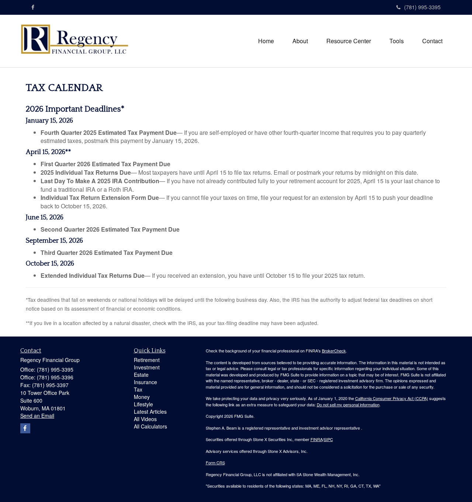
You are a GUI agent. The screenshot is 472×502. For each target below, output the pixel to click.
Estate (141, 374)
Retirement (147, 359)
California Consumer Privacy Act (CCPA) (391, 398)
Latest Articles (150, 411)
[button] (300, 41)
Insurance (145, 382)
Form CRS (215, 462)
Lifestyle (143, 404)
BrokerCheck (334, 351)
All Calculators (150, 426)
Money (142, 396)
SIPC (328, 439)
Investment (147, 367)
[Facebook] (32, 7)
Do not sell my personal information (348, 404)
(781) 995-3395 (422, 7)
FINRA (316, 439)
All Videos (145, 419)
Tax (138, 389)
